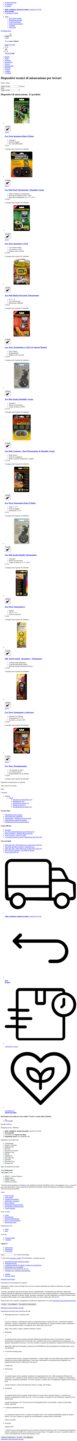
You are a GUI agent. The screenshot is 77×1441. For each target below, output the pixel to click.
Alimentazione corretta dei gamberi (16, 820)
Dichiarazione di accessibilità (14, 1267)
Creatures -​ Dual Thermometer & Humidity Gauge (30, 451)
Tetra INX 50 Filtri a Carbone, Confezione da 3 (20, 847)
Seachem (8, 830)
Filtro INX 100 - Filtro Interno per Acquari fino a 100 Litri (23, 845)
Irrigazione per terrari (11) (21, 803)
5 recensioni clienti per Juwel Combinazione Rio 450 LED (23, 837)
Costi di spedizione (15, 22)
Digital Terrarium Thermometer (22, 295)
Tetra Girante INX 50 (11, 852)
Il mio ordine (9, 1197)
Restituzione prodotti (15, 20)
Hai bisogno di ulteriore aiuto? (14, 1206)
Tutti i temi (12, 27)
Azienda (7, 1274)
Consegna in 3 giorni (11, 13)
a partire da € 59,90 (23, 9)
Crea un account (10, 44)
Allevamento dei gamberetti (13, 816)
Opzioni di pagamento (16, 24)
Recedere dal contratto (8, 1279)
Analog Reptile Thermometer (21, 555)
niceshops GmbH (15, 1258)
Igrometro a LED (16, 244)
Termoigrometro (16, 766)
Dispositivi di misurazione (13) (22, 799)
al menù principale (10, 2)
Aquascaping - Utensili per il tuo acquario (18, 818)
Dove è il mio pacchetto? (13, 1220)
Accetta (4, 1304)
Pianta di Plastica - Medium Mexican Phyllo (19, 833)
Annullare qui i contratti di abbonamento (17, 1271)
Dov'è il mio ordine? (15, 18)
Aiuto (6, 16)
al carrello (8, 6)
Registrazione (9, 1217)
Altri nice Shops (10, 1276)
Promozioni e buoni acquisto (14, 1205)
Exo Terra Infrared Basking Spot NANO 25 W (20, 832)
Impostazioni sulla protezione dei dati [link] (16, 1269)
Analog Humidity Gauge (19, 399)
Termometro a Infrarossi (19, 712)
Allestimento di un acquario (13, 815)
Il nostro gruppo (10, 1238)
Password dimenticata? (12, 1219)
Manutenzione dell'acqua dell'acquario (17, 822)
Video (7, 1229)
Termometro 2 (15, 607)
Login (7, 38)
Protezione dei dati (11, 1263)
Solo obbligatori (12, 1304)
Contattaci (12, 25)
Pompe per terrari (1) (19, 805)
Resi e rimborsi (9, 1203)
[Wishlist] (6, 48)
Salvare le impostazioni (8, 1437)
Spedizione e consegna (12, 1201)
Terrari (11, 798)
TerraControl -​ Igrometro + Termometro (23, 659)
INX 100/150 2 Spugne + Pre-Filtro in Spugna (19, 850)
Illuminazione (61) (18, 801)
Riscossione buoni (10, 1222)
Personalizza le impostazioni (27, 1304)
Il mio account (9, 1195)
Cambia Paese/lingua (22, 1255)
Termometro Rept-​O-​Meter (20, 503)
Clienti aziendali (10, 1208)
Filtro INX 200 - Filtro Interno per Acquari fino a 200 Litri (23, 848)
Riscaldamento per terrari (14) (22, 807)
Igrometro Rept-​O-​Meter (19, 136)
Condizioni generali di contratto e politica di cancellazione (23, 1265)
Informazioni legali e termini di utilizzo (17, 1261)
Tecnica (7, 796)
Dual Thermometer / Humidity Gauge (24, 190)
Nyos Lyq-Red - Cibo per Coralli (15, 835)
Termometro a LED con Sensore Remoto (26, 347)
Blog (6, 1231)
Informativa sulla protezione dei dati (64, 1300)
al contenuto (9, 4)
